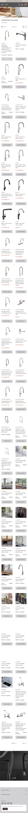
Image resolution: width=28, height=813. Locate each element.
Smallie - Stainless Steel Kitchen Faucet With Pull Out (21, 108)
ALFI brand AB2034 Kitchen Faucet (20, 636)
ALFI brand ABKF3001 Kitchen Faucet (6, 580)
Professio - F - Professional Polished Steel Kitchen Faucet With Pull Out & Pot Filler (6, 463)
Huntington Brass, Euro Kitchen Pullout (21, 341)
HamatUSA (18, 43)
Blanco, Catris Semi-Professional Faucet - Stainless (6, 166)
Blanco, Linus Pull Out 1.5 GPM (6, 224)
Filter (5, 26)
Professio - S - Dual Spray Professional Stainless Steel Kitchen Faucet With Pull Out (21, 431)
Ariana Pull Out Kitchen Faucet (21, 45)
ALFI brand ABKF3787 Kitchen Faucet (6, 494)
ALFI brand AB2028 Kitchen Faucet (5, 664)
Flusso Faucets (5, 104)
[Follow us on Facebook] (2, 803)
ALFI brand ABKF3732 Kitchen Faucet (6, 522)
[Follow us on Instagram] (8, 803)
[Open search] (19, 4)
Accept (5, 808)
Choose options (21, 59)
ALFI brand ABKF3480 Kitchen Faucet (21, 522)
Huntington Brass (5, 249)
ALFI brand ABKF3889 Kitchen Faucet (21, 461)
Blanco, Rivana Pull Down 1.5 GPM (20, 137)
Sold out (7, 59)
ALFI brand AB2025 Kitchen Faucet (20, 664)
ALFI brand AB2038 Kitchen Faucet (5, 636)
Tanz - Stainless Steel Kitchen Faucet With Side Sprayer (6, 430)
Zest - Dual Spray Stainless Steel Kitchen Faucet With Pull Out (6, 108)
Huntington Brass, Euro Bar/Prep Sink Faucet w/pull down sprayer (6, 373)
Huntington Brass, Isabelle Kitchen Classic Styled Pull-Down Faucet (6, 343)
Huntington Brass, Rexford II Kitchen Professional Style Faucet (20, 283)
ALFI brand (18, 458)
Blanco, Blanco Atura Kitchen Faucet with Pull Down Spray (6, 196)
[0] (25, 5)
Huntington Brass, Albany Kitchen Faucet (21, 402)
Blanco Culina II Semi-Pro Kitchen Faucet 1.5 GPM (21, 166)
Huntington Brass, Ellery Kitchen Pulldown (21, 372)
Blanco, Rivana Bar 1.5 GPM (21, 79)
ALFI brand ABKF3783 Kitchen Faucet (21, 494)
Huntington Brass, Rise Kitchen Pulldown (6, 281)
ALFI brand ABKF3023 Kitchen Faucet (21, 551)
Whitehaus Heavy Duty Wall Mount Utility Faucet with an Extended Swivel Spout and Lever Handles (21, 727)
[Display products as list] (26, 26)
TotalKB (3, 43)
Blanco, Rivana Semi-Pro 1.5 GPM (6, 137)
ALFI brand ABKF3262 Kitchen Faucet (6, 551)
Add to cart (21, 117)
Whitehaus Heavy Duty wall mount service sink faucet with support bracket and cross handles (6, 727)
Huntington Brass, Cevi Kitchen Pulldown (6, 402)
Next (24, 743)
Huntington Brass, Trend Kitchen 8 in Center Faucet (20, 253)
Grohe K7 (3, 78)
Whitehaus (18, 689)
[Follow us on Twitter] (5, 803)
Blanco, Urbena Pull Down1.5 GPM (20, 195)
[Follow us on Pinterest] (11, 803)
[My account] (22, 4)
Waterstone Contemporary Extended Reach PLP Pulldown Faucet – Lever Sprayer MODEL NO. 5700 (6, 48)
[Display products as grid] (23, 26)
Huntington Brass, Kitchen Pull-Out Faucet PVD (21, 313)
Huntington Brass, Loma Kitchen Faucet (6, 312)
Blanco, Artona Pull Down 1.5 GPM (20, 224)
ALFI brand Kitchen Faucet (5, 608)
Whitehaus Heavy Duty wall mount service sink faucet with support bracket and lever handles (21, 694)
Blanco (17, 77)
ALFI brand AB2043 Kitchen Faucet (20, 580)
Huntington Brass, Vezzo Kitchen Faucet (6, 252)
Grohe (3, 77)
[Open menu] (2, 4)
